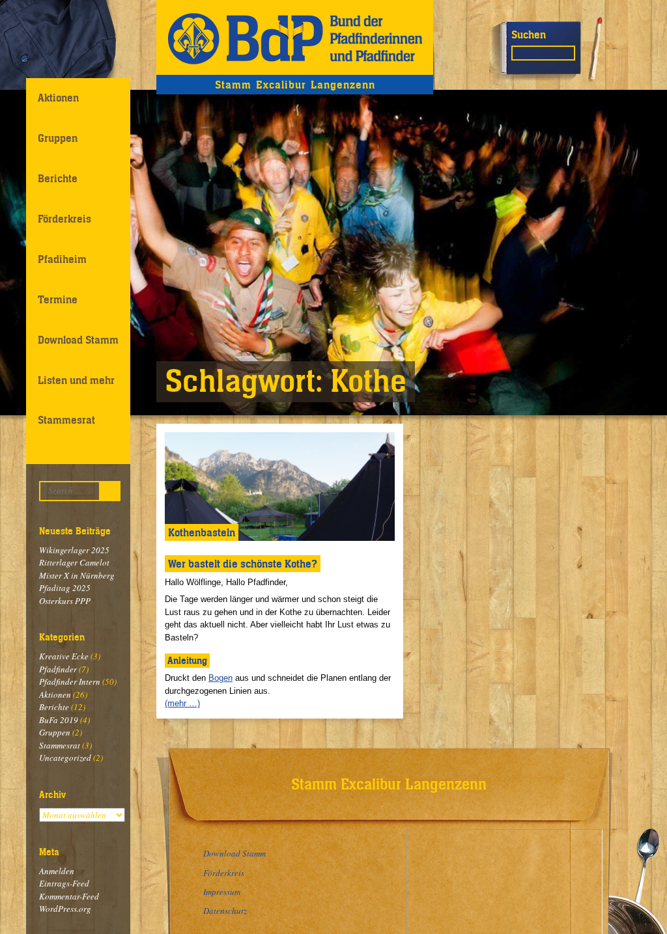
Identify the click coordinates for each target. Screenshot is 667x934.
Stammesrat (66, 419)
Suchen (528, 34)
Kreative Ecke (64, 656)
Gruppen (58, 137)
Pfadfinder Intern (69, 681)
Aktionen (58, 97)
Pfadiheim (62, 259)
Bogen (220, 678)
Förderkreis (64, 218)
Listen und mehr (76, 380)
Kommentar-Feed (69, 896)
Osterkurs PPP (65, 601)
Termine (58, 299)
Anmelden (56, 871)
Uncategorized (65, 757)
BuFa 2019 (58, 720)
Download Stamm (78, 339)
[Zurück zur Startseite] (294, 37)
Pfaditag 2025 (65, 588)
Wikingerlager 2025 (74, 550)
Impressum (221, 892)
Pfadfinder (58, 669)
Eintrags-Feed (64, 883)
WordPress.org (65, 908)
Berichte (58, 178)
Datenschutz (225, 910)
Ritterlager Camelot (74, 562)
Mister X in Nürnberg (77, 575)
